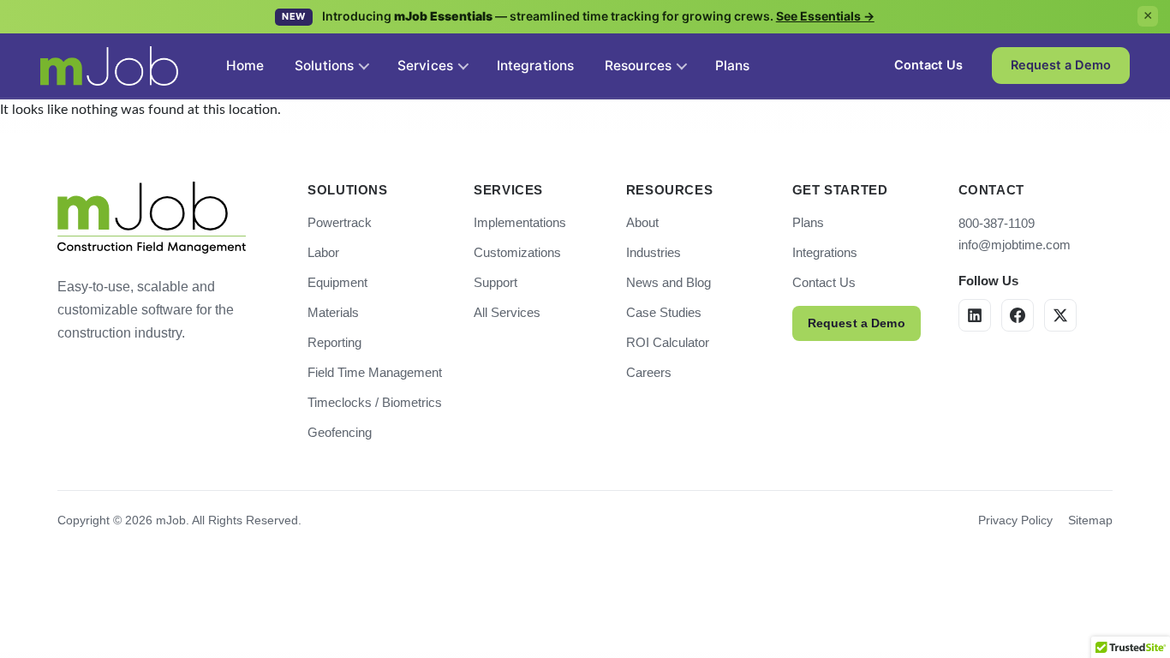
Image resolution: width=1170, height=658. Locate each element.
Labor (323, 252)
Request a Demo (856, 323)
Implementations (520, 222)
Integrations (824, 252)
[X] (1060, 315)
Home (245, 65)
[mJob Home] (151, 218)
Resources (638, 65)
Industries (653, 252)
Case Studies (663, 312)
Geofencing (339, 432)
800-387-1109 (996, 223)
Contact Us (824, 282)
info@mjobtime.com (1014, 244)
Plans (808, 222)
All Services (507, 312)
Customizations (517, 252)
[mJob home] (109, 66)
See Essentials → (825, 16)
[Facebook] (1017, 315)
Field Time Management (374, 372)
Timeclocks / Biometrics (374, 402)
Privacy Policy (1015, 520)
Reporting (334, 342)
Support (495, 282)
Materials (333, 312)
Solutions (324, 65)
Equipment (337, 282)
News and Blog (668, 282)
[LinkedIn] (974, 315)
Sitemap (1090, 520)
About (642, 222)
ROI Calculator (667, 342)
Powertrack (339, 222)
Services (425, 65)
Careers (649, 372)
